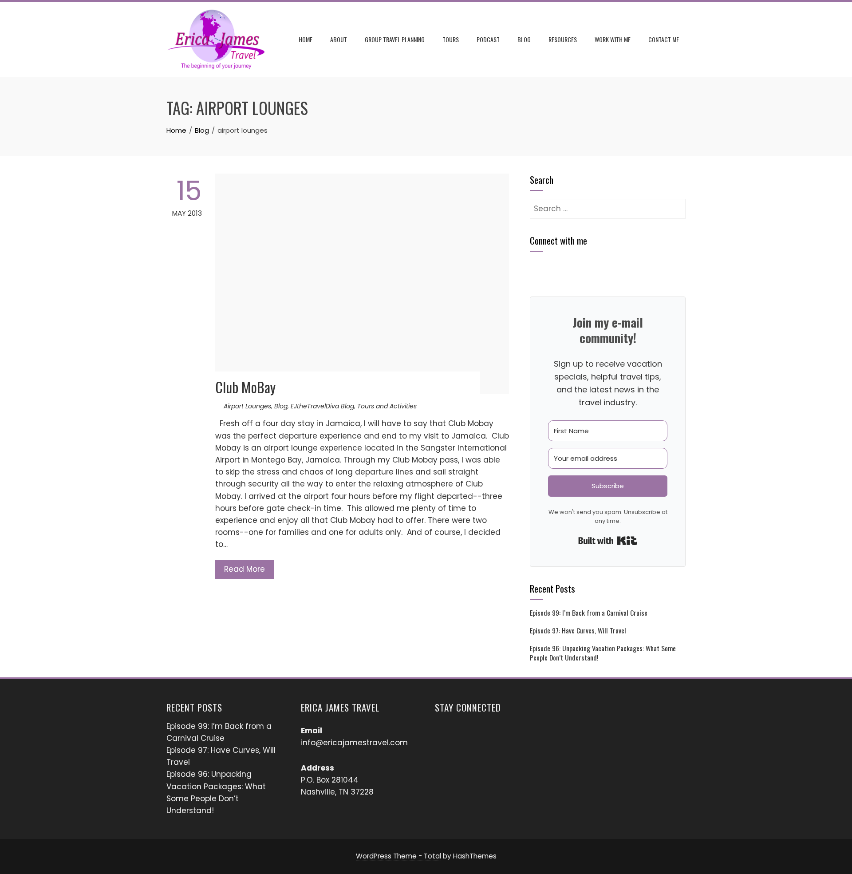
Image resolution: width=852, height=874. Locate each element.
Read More (244, 569)
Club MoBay (245, 386)
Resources (562, 39)
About (338, 39)
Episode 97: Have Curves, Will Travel (578, 630)
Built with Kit (607, 541)
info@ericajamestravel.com (354, 742)
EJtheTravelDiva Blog (322, 406)
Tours (450, 39)
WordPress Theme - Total (398, 856)
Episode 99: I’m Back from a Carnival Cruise (588, 612)
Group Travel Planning (395, 39)
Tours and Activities (387, 406)
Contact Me (663, 39)
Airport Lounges (247, 406)
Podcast (488, 39)
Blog (524, 39)
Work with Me (613, 39)
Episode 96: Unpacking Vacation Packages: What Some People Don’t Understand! (603, 652)
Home (305, 39)
